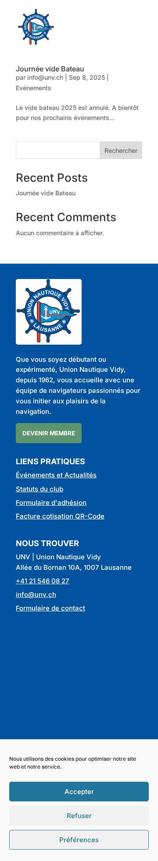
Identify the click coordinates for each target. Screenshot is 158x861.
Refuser (79, 816)
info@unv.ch (45, 77)
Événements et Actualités (56, 475)
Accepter (79, 791)
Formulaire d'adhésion (51, 502)
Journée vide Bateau (50, 68)
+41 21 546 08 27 (42, 581)
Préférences (79, 840)
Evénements (33, 88)
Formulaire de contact (50, 608)
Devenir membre (48, 433)
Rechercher (120, 150)
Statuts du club (39, 489)
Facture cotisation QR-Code (60, 516)
